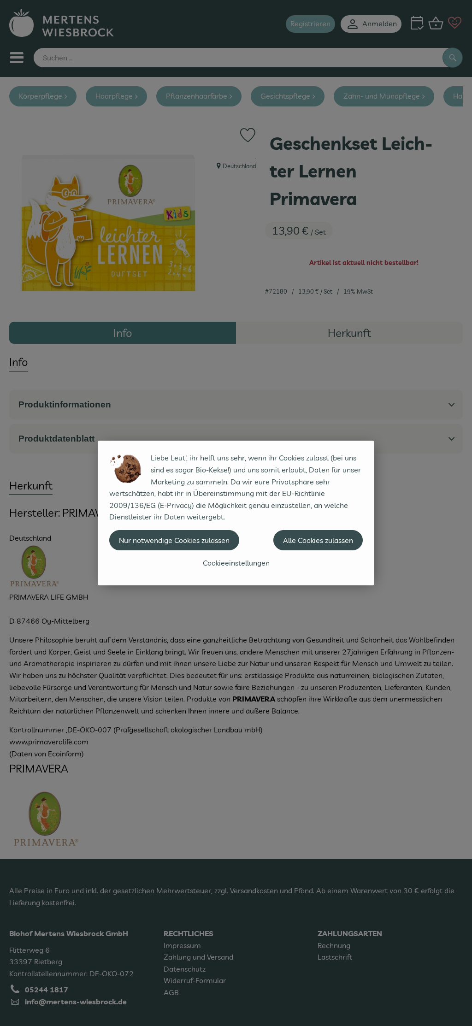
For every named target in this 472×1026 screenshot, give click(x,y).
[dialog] (236, 513)
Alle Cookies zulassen (318, 540)
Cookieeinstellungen (236, 562)
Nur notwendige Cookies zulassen (174, 540)
